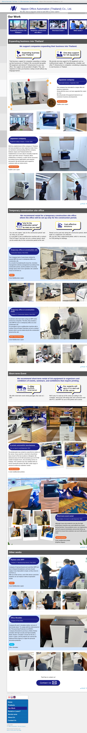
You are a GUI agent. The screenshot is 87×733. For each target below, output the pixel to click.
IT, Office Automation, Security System (28, 1)
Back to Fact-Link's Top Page (9, 1)
